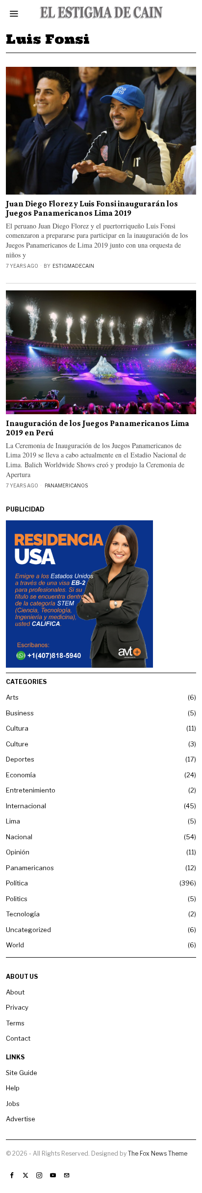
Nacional (19, 837)
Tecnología (23, 914)
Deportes (20, 759)
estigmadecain (73, 266)
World (15, 945)
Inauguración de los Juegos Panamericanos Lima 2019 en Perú (97, 428)
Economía (21, 775)
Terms (15, 1023)
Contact (18, 1038)
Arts (12, 697)
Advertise (20, 1119)
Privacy (17, 1007)
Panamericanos (66, 485)
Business (20, 713)
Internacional (26, 806)
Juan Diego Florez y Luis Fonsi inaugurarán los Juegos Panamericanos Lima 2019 (92, 208)
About (15, 992)
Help (13, 1088)
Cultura (17, 728)
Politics (16, 899)
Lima (13, 821)
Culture (17, 744)
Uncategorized (28, 930)
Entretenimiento (30, 790)
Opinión (17, 852)
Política (17, 883)
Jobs (13, 1104)
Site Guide (21, 1073)
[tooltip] (12, 1175)
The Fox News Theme (157, 1153)
